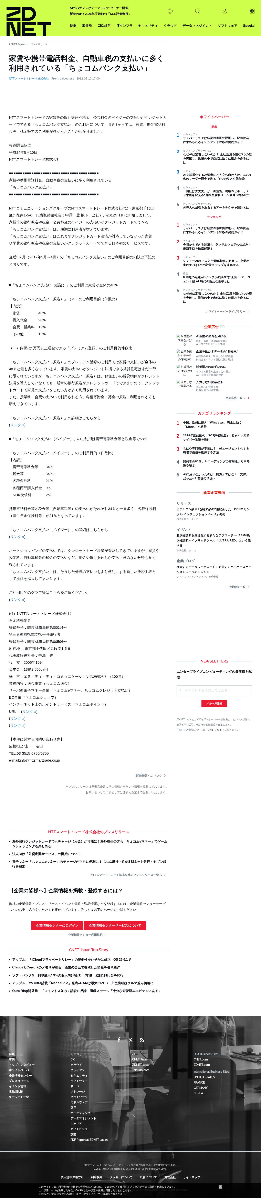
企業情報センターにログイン (57, 925)
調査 (73, 1134)
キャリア (76, 1123)
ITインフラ (125, 25)
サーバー (76, 1086)
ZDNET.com (202, 1064)
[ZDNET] (36, 18)
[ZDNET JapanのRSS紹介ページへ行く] (142, 1040)
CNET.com (201, 1059)
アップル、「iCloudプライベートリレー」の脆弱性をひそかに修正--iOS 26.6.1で (71, 959)
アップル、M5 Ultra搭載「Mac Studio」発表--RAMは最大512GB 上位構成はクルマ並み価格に (83, 983)
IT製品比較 (16, 1091)
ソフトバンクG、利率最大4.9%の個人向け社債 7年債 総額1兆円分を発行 (68, 975)
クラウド (170, 25)
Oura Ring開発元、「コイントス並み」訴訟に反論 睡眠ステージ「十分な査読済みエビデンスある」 (87, 991)
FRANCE (199, 1082)
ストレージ (78, 1091)
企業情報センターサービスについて (115, 925)
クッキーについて (121, 1177)
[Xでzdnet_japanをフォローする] (130, 1040)
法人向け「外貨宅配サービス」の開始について (46, 854)
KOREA (198, 1093)
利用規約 (96, 1177)
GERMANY (201, 1087)
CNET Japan (215, 729)
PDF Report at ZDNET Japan (89, 1139)
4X (134, 1054)
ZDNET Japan (17, 44)
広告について (148, 1177)
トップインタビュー (22, 1064)
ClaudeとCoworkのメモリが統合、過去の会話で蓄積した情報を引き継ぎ (66, 967)
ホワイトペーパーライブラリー (226, 311)
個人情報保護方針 (72, 1177)
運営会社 (170, 1177)
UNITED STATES (204, 1077)
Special (248, 25)
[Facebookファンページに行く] (119, 1040)
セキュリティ (148, 25)
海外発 (87, 25)
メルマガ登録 (214, 703)
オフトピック (79, 1129)
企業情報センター (20, 1075)
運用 (73, 1107)
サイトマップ (191, 1177)
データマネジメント (197, 25)
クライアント (79, 1070)
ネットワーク (79, 1096)
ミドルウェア (79, 1102)
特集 (73, 25)
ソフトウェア (227, 25)
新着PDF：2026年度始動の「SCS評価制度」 (101, 14)
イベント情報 (17, 1086)
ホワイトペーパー (20, 1070)
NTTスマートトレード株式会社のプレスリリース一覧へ (126, 874)
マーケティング (81, 1113)
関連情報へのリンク (149, 775)
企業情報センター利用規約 (85, 934)
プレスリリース (39, 44)
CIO (73, 1059)
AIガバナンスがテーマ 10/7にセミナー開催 (99, 8)
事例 (12, 1059)
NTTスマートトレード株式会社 (29, 78)
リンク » (17, 425)
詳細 (105, 1194)
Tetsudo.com (140, 1070)
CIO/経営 (104, 25)
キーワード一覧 (19, 1096)
